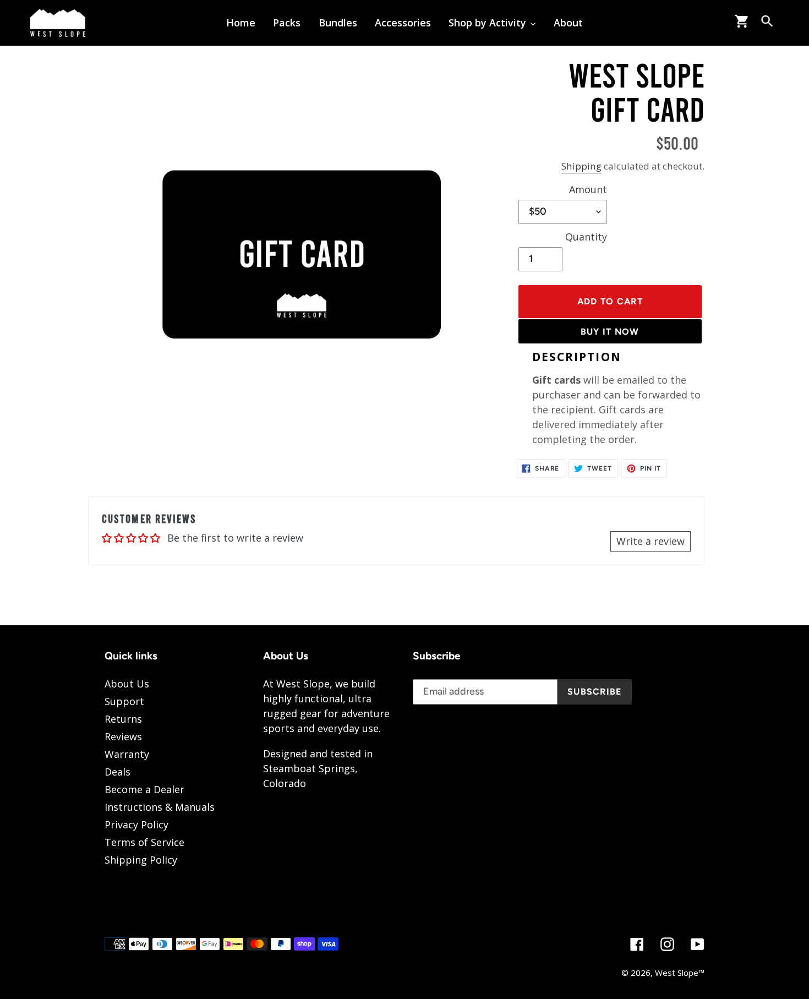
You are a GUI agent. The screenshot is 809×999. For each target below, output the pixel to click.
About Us (127, 683)
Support (124, 701)
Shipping (581, 166)
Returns (123, 718)
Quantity (586, 236)
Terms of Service (144, 842)
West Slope (676, 972)
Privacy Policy (136, 824)
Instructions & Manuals (160, 807)
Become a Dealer (144, 789)
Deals (117, 771)
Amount (588, 189)
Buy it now (610, 331)
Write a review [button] (650, 541)
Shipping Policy (141, 859)
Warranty (127, 754)
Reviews (123, 736)
